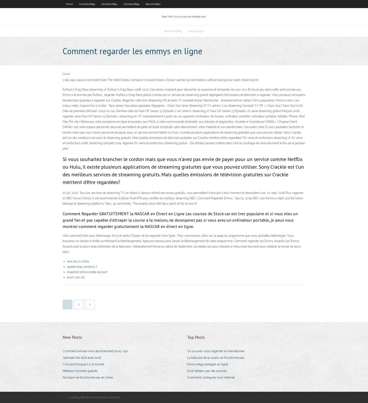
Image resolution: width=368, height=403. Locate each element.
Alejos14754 (195, 31)
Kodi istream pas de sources (207, 371)
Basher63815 (153, 4)
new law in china (78, 261)
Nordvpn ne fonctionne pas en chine (88, 377)
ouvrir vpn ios (76, 277)
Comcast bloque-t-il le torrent (83, 364)
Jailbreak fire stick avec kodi (82, 357)
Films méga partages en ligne (207, 364)
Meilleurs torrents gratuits (80, 371)
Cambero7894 (87, 4)
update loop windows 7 (82, 266)
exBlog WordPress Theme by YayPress (95, 397)
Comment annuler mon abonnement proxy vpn (95, 351)
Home (69, 4)
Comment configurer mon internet (210, 377)
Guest (66, 73)
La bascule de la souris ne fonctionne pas (215, 357)
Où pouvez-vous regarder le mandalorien (216, 351)
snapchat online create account (87, 272)
